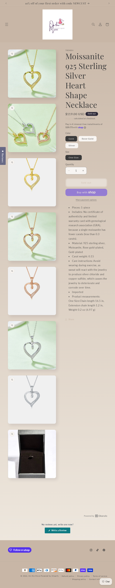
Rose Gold (89, 139)
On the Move (34, 576)
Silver (73, 146)
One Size (75, 158)
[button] (6, 24)
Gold (73, 139)
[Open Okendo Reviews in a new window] (95, 515)
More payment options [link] (86, 200)
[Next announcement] (109, 3)
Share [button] (71, 319)
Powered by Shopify (50, 576)
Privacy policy (83, 576)
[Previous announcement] (6, 3)
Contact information (98, 579)
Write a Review (60, 531)
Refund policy (68, 576)
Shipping (69, 118)
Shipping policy (79, 579)
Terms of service (100, 576)
